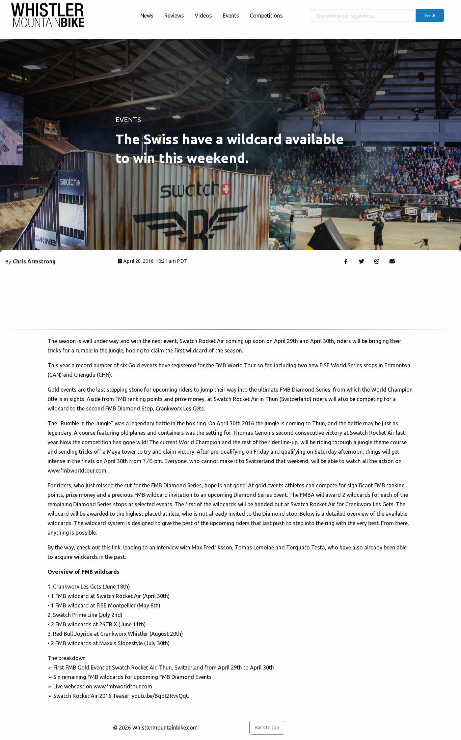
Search (430, 15)
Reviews (174, 15)
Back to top (266, 727)
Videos (203, 15)
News (147, 15)
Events (231, 15)
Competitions (266, 15)
